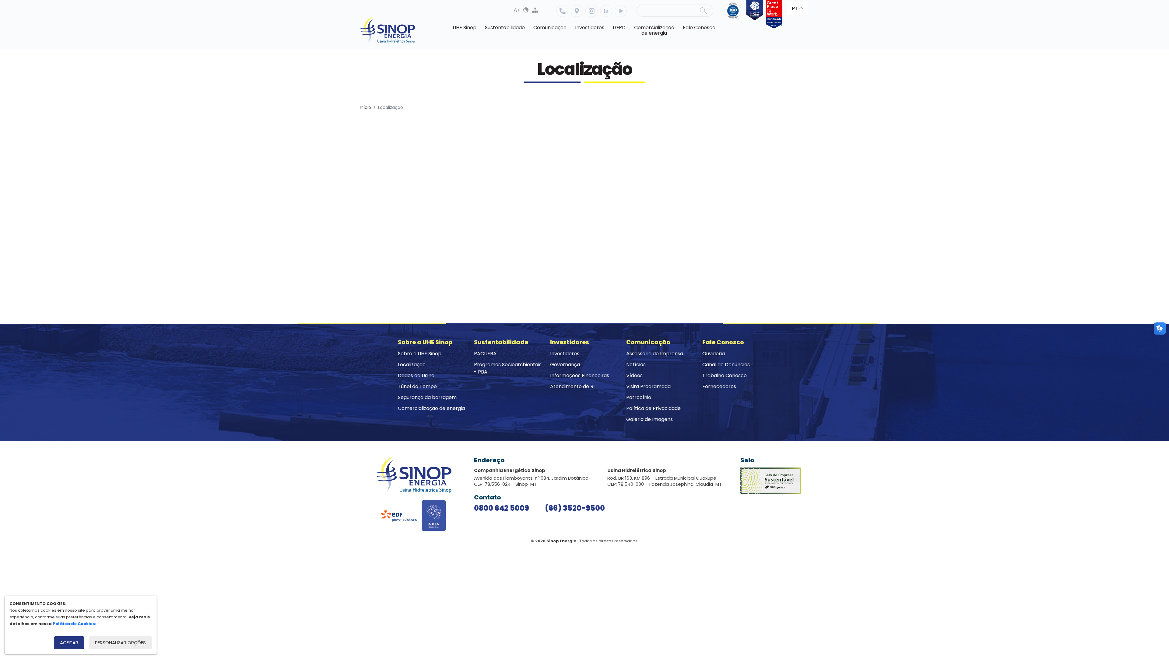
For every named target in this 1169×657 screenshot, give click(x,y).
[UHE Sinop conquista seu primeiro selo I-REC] (753, 14)
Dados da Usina (416, 375)
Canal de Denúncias (726, 364)
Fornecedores (719, 386)
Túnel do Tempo (417, 386)
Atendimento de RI (572, 386)
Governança (565, 364)
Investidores (564, 353)
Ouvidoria (713, 353)
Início (365, 107)
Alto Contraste (526, 10)
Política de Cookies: (74, 624)
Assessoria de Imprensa (654, 353)
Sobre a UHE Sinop (419, 353)
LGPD (619, 27)
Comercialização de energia (431, 408)
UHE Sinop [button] (464, 27)
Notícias (636, 364)
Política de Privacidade (653, 408)
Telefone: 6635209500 (562, 11)
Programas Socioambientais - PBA (508, 368)
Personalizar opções (120, 642)
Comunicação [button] (550, 27)
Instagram (591, 11)
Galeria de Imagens (649, 419)
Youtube (621, 11)
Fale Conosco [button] (699, 27)
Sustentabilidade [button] (505, 27)
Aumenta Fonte (517, 10)
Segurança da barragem (427, 397)
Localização (577, 11)
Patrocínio (638, 397)
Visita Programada (648, 386)
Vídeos (634, 375)
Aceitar (69, 642)
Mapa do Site (535, 10)
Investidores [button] (589, 27)
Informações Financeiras (579, 375)
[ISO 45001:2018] (734, 14)
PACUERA (485, 353)
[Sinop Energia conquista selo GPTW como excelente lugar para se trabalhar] (772, 14)
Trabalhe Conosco (724, 375)
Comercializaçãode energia (654, 30)
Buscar (703, 11)
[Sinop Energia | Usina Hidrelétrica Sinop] (387, 30)
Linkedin (606, 11)
